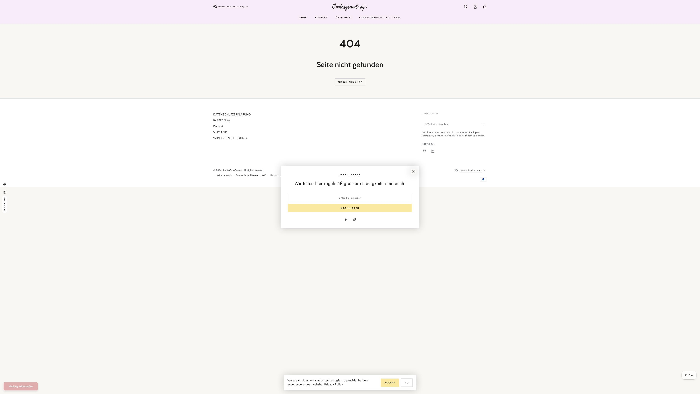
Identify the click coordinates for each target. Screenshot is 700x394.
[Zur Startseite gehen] (350, 6)
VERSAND (220, 132)
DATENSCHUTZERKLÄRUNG (232, 114)
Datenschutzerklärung (247, 175)
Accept (389, 382)
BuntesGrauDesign (232, 170)
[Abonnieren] (485, 124)
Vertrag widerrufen (21, 386)
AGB (264, 175)
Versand (274, 175)
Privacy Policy (333, 384)
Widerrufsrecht (224, 175)
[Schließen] (413, 171)
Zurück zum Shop (350, 82)
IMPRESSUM (221, 120)
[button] (465, 7)
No (407, 382)
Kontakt (218, 126)
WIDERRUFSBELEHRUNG (230, 138)
